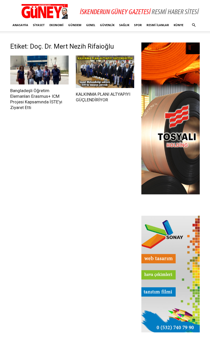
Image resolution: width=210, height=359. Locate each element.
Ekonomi (56, 25)
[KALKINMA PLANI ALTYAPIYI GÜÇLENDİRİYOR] (105, 72)
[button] (193, 25)
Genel (90, 25)
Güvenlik (107, 25)
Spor (138, 25)
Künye (178, 25)
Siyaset (39, 25)
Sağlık (124, 25)
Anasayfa (20, 25)
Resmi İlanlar (157, 25)
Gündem (74, 25)
